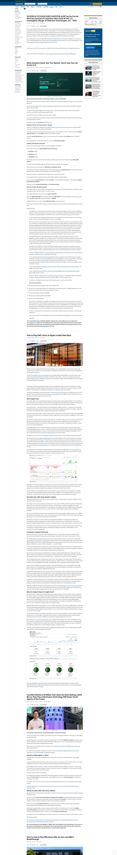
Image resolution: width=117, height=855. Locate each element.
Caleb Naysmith (18, 25)
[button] (101, 6)
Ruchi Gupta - (29, 841)
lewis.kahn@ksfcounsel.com (55, 40)
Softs (16, 54)
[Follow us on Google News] (43, 26)
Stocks (17, 6)
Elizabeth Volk (17, 29)
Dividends (17, 60)
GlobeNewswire (18, 89)
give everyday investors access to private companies (56, 127)
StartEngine (58, 169)
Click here (69, 214)
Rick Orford (17, 39)
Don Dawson (17, 27)
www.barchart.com (33, 481)
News (51, 6)
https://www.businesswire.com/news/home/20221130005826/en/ (61, 53)
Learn (61, 6)
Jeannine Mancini (18, 31)
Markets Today (17, 12)
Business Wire (17, 88)
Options (23, 6)
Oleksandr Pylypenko (19, 37)
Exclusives (17, 14)
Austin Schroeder (18, 23)
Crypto (16, 59)
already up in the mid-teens (53, 394)
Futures (32, 6)
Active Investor (17, 73)
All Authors (17, 43)
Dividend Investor (18, 76)
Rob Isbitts (17, 41)
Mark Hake (17, 35)
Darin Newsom (17, 26)
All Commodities (18, 47)
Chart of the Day (18, 17)
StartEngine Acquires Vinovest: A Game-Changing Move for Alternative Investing (60, 266)
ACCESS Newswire (18, 87)
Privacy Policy (94, 54)
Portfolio (54, 3)
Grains (16, 50)
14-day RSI (56, 449)
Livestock (16, 51)
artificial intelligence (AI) (32, 378)
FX (15, 63)
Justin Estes (17, 34)
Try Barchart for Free (97, 3)
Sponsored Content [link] (47, 67)
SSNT (72, 30)
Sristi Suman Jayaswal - (31, 337)
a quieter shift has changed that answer (47, 106)
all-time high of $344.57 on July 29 (50, 435)
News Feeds (17, 18)
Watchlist (50, 3)
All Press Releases (18, 85)
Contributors (17, 16)
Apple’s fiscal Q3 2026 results (48, 536)
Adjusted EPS (46, 540)
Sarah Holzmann (18, 42)
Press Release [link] (42, 23)
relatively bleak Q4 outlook (49, 438)
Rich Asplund (17, 38)
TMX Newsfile (17, 91)
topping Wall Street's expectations (34, 540)
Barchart (36, 337)
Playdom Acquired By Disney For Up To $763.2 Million (46, 277)
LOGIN (90, 3)
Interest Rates (17, 64)
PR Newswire (17, 92)
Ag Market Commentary (19, 81)
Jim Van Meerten (18, 33)
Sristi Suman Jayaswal (42, 683)
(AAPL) (64, 369)
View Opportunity (31, 208)
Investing (46, 6)
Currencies (39, 6)
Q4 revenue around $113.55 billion (69, 585)
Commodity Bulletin (18, 79)
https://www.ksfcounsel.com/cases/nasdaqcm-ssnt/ (38, 42)
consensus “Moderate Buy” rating (44, 619)
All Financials (17, 58)
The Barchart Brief (18, 72)
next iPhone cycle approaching (62, 392)
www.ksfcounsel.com (75, 48)
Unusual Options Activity (19, 75)
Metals (16, 52)
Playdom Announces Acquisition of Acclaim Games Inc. (51, 275)
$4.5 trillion (52, 410)
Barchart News (17, 13)
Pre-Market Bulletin (18, 77)
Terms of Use (87, 54)
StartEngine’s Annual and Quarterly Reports (53, 260)
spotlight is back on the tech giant (41, 375)
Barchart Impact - (30, 67)
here (42, 686)
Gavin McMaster (18, 30)
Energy (16, 48)
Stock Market (17, 67)
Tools (56, 6)
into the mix (48, 523)
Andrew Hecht (17, 22)
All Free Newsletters (18, 71)
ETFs (28, 6)
